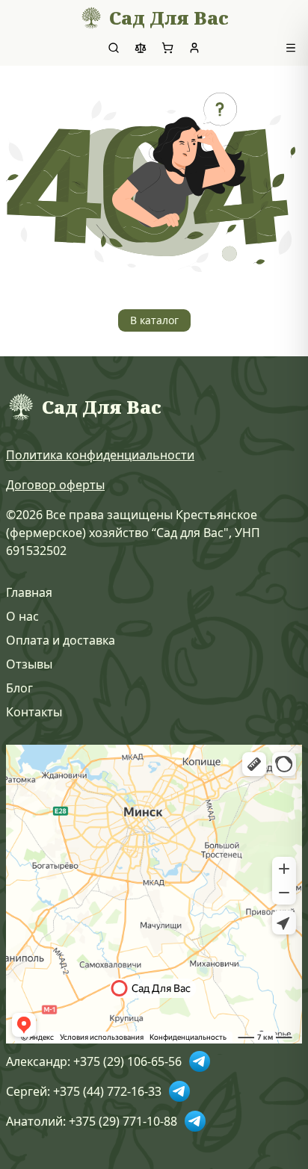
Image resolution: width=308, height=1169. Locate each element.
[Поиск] (114, 48)
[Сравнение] (141, 48)
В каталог (154, 320)
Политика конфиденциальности (100, 455)
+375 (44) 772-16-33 (107, 1091)
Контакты (34, 712)
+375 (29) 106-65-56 (127, 1061)
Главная (29, 592)
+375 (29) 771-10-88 (123, 1121)
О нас (22, 616)
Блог (19, 688)
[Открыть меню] (291, 48)
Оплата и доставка (60, 640)
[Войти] (194, 48)
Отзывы (29, 664)
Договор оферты (55, 485)
